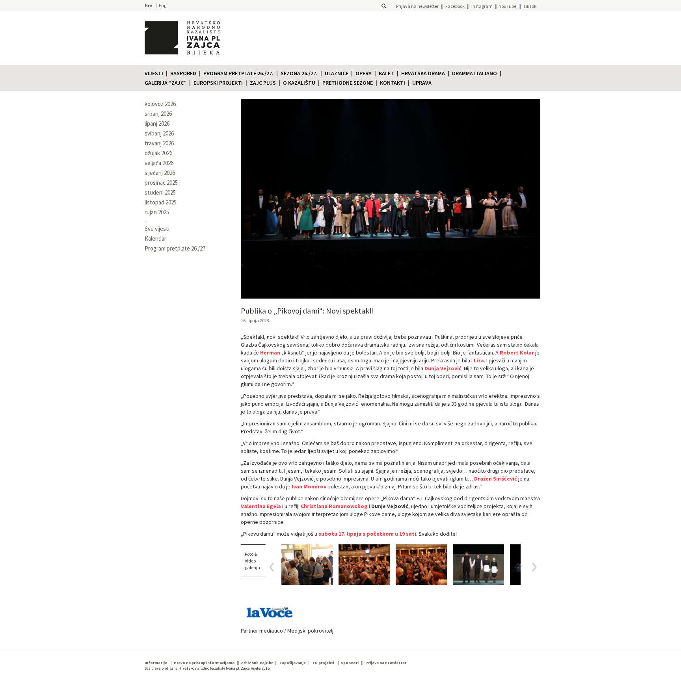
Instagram (482, 6)
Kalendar (155, 238)
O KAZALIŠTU (299, 82)
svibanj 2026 (159, 133)
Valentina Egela (261, 506)
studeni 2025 (160, 192)
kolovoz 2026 (160, 104)
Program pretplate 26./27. (238, 73)
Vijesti (154, 73)
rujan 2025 (157, 212)
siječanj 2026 (160, 172)
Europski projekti (218, 82)
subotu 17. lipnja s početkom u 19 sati (367, 533)
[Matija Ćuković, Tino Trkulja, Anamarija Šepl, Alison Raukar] (478, 564)
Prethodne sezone (347, 82)
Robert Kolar (517, 352)
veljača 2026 (159, 163)
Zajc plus (263, 82)
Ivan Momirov (309, 486)
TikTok (529, 6)
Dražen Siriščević (495, 478)
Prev (274, 567)
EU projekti (323, 662)
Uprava (422, 82)
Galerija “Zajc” (165, 82)
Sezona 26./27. (299, 73)
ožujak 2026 (158, 153)
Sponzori (350, 662)
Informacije (156, 662)
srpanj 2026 (158, 113)
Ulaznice (336, 73)
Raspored (183, 73)
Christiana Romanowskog (334, 506)
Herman (270, 352)
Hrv (148, 5)
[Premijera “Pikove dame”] (307, 564)
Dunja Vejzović (442, 368)
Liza (479, 360)
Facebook (455, 6)
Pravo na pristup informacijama (204, 662)
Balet (386, 73)
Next (531, 567)
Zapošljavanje (292, 662)
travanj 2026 (159, 143)
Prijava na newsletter (417, 6)
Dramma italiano (474, 73)
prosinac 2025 (161, 182)
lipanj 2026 (157, 123)
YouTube (507, 6)
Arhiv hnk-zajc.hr (257, 662)
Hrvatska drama (423, 73)
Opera (363, 73)
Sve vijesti (157, 228)
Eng (162, 5)
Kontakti (392, 82)
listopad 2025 (161, 202)
